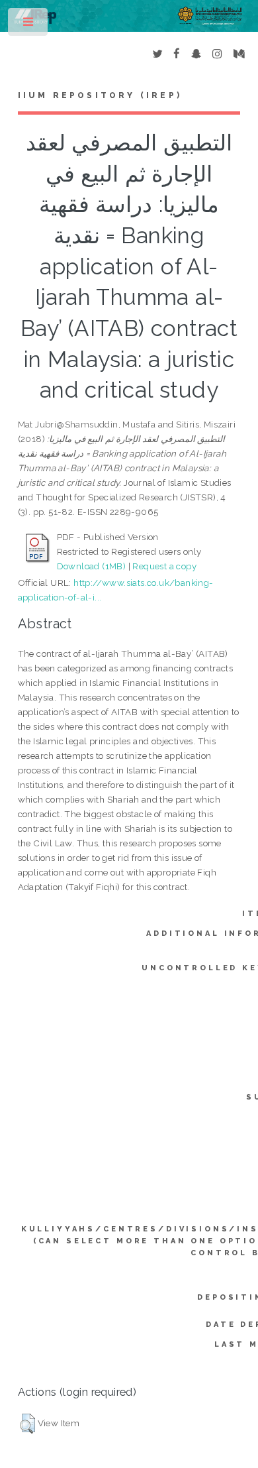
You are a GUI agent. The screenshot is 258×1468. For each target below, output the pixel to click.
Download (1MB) (91, 566)
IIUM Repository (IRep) (100, 95)
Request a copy (164, 566)
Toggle (29, 25)
